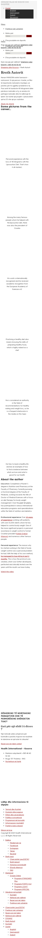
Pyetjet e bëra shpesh (14, 826)
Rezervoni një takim (17, 900)
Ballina (8, 840)
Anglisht (13, 10)
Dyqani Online (15, 876)
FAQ (11, 870)
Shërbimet (9, 873)
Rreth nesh (9, 856)
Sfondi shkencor (16, 867)
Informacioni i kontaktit (14, 823)
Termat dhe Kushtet (13, 809)
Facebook (14, 846)
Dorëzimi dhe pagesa (14, 812)
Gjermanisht (14, 13)
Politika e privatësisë (13, 817)
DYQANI (8, 918)
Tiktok (12, 851)
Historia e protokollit (18, 865)
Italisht (12, 15)
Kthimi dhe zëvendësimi (14, 815)
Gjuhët (7, 8)
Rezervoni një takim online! (11, 744)
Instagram (14, 848)
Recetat (13, 854)
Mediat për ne (15, 843)
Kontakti (13, 895)
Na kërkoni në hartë (13, 761)
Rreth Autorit (15, 862)
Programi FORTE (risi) (22, 884)
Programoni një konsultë (15, 820)
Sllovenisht (14, 17)
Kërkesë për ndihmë (18, 897)
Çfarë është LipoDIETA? (19, 859)
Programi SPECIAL (21, 889)
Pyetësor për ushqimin (14, 29)
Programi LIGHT (21, 887)
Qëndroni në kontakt (13, 892)
